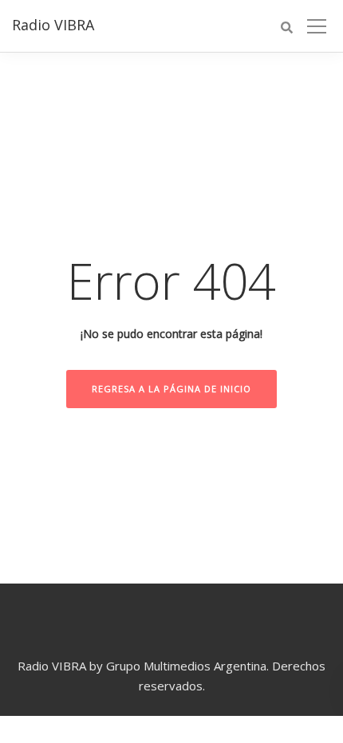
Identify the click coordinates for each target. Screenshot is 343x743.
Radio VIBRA (53, 24)
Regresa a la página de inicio (171, 389)
